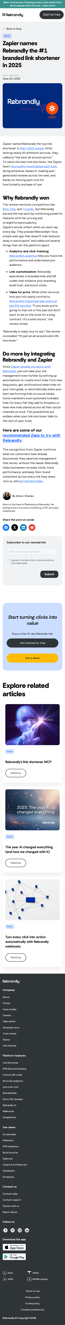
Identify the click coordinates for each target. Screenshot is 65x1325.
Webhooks (8, 1111)
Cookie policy (32, 1303)
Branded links (10, 1093)
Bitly (6, 209)
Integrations (9, 1117)
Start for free (51, 14)
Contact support (12, 1200)
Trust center (9, 1033)
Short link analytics (13, 1081)
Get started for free (32, 643)
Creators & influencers (15, 1164)
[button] (3, 14)
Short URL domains (13, 1099)
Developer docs (11, 1027)
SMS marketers (11, 1146)
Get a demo (32, 658)
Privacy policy (32, 1297)
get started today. (31, 481)
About (6, 997)
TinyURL (28, 209)
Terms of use (33, 1291)
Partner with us (11, 1206)
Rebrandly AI (9, 1105)
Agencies (8, 1158)
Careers (7, 1015)
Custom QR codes (12, 1075)
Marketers (8, 1140)
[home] (14, 14)
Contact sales (10, 1194)
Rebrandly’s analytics (23, 256)
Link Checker (9, 1045)
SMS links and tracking (14, 1069)
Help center (9, 1021)
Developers (9, 1170)
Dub (13, 209)
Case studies (9, 1009)
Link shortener (10, 1063)
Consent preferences (32, 1309)
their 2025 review (32, 148)
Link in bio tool (10, 1087)
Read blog (16, 773)
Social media (9, 1134)
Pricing (6, 1003)
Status (6, 1039)
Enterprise (8, 1177)
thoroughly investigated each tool (33, 166)
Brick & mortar (10, 1152)
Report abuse (10, 1212)
